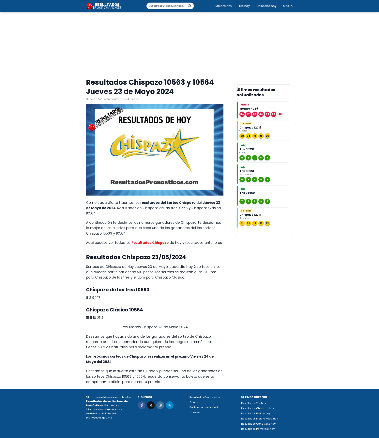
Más (286, 6)
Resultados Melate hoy (255, 413)
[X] (151, 405)
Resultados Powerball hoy (258, 429)
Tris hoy (244, 6)
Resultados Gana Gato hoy (258, 424)
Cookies (195, 412)
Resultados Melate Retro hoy (259, 418)
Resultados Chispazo (150, 242)
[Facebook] (141, 405)
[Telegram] (170, 405)
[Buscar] (189, 6)
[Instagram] (160, 405)
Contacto (196, 402)
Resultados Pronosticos (205, 397)
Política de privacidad (204, 407)
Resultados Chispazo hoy (257, 408)
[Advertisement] (189, 45)
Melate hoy (224, 6)
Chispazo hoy (266, 6)
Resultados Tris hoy (253, 403)
